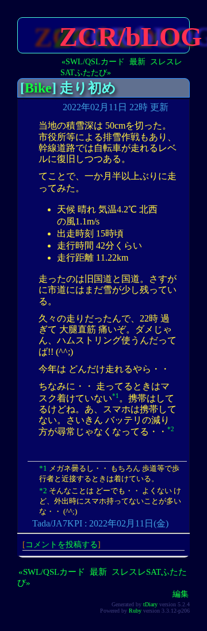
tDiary (150, 604)
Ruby (135, 610)
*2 (170, 428)
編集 (180, 593)
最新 (137, 61)
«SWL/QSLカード (93, 61)
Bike (38, 87)
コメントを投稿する (61, 544)
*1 (115, 395)
